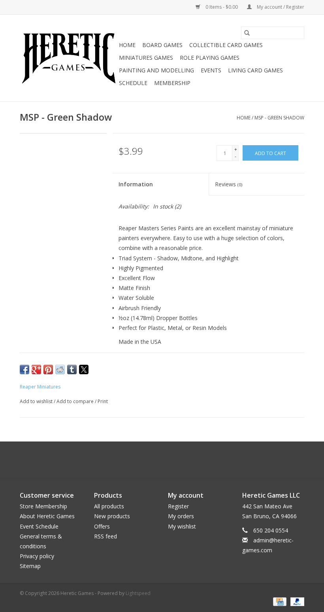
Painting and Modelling (156, 70)
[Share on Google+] (36, 369)
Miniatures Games (146, 57)
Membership (172, 83)
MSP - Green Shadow (279, 117)
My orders (181, 516)
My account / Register (280, 7)
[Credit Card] (279, 601)
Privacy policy (37, 556)
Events (211, 70)
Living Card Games (255, 70)
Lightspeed (138, 593)
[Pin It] (48, 369)
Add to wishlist (37, 401)
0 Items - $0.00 (221, 7)
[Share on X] (84, 369)
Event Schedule (39, 526)
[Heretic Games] (68, 58)
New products (112, 516)
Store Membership (43, 506)
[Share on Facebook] (24, 369)
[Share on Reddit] (60, 369)
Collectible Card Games (226, 45)
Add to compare (76, 401)
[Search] (247, 33)
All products (109, 506)
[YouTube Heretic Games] (169, 459)
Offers (102, 526)
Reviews (228, 184)
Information (136, 184)
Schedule (133, 83)
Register (178, 506)
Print (103, 401)
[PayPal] (296, 601)
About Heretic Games (47, 516)
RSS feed (105, 536)
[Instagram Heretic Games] (183, 459)
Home (127, 45)
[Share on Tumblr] (72, 369)
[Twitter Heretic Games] (155, 459)
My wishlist (182, 526)
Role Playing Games (209, 57)
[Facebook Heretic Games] (140, 459)
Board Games (162, 45)
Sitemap (30, 566)
